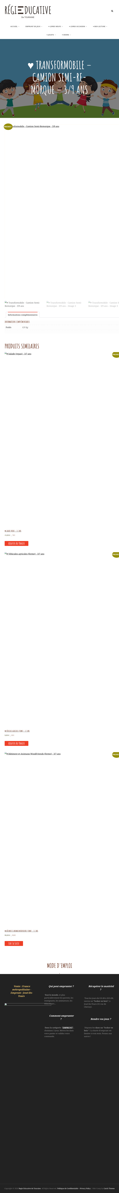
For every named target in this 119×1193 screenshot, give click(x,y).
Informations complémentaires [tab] (23, 315)
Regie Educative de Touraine (30, 1188)
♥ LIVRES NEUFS (54, 26)
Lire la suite (13, 943)
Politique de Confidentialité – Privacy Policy (74, 1188)
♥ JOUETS (50, 35)
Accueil (13, 26)
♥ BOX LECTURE (99, 26)
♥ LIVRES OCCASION (77, 26)
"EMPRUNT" (67, 1027)
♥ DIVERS (65, 35)
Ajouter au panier (16, 543)
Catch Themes (109, 1188)
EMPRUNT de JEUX (32, 26)
